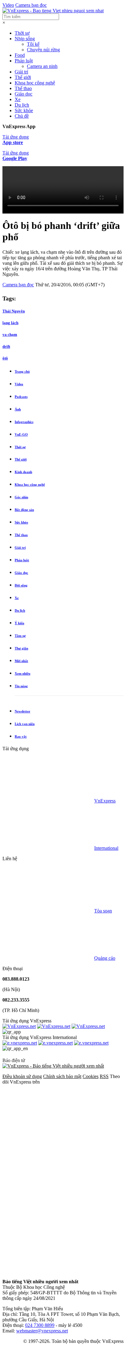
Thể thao (23, 88)
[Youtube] (48, 1223)
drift (6, 346)
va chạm (9, 334)
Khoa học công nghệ (35, 82)
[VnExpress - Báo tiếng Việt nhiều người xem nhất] (53, 10)
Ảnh (18, 409)
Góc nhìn (21, 497)
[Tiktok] (48, 1271)
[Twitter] (48, 1176)
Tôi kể (33, 44)
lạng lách (10, 322)
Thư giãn (21, 648)
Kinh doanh (23, 472)
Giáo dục (23, 93)
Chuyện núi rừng (43, 49)
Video (8, 5)
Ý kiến (19, 623)
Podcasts (21, 396)
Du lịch (22, 105)
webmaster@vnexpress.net (42, 1330)
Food (20, 55)
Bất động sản (24, 510)
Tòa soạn (103, 910)
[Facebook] (48, 1129)
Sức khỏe (24, 110)
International (106, 848)
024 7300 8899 (39, 1325)
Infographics (24, 422)
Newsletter (22, 711)
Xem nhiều (22, 673)
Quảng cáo (104, 958)
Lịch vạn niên (25, 724)
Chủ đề (22, 116)
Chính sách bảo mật (62, 1076)
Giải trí (21, 71)
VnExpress (105, 800)
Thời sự (22, 33)
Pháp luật (24, 60)
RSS (104, 1076)
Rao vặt (21, 736)
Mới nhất (21, 661)
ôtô (5, 358)
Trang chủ (22, 371)
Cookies (90, 1076)
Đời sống (21, 585)
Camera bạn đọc (31, 5)
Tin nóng (21, 686)
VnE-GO (21, 434)
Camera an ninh (42, 66)
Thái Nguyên (13, 311)
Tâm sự (20, 635)
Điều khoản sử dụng (22, 1076)
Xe (17, 99)
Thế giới (23, 77)
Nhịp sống (25, 38)
